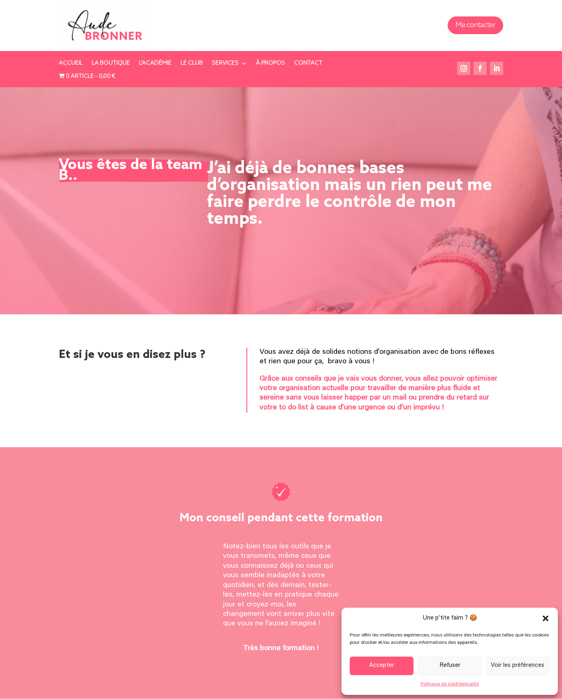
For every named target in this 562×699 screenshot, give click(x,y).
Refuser (449, 665)
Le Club (192, 63)
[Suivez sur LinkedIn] (496, 68)
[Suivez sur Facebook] (480, 68)
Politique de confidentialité (449, 684)
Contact (308, 63)
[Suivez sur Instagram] (463, 68)
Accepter (381, 665)
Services (225, 63)
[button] (545, 618)
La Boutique (111, 63)
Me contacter (475, 25)
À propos (270, 63)
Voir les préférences (517, 665)
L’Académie (155, 63)
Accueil (71, 63)
